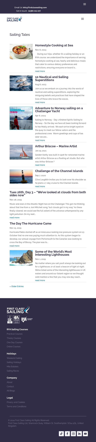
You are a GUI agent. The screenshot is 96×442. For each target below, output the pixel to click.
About (9, 382)
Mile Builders (12, 366)
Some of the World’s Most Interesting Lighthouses (53, 253)
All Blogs (11, 390)
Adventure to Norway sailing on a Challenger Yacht (59, 109)
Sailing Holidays (14, 362)
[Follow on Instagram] (73, 433)
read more (40, 71)
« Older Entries (17, 286)
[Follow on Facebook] (67, 433)
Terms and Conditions (16, 406)
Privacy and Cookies (16, 402)
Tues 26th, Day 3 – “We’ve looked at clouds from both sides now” (48, 193)
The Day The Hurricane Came (30, 223)
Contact (10, 386)
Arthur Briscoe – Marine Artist (56, 146)
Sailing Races (13, 371)
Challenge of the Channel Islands (59, 171)
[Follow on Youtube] (85, 433)
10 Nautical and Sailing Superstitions (51, 78)
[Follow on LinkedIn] (79, 433)
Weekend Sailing (14, 358)
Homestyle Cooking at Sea (54, 45)
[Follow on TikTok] (61, 433)
